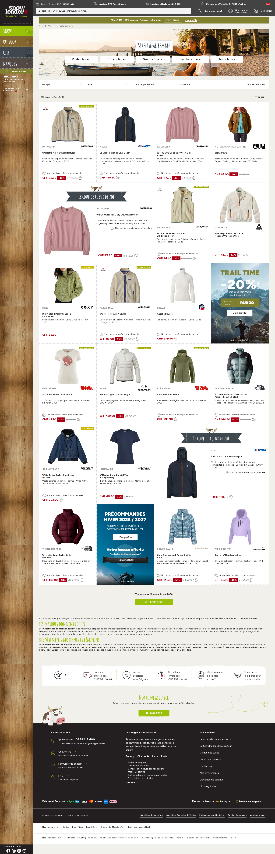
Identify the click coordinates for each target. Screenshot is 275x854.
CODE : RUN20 (172, 20)
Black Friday (77, 827)
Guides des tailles (209, 752)
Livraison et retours (210, 759)
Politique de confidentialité (212, 815)
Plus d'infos (132, 782)
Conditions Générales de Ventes (181, 815)
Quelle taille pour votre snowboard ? (193, 838)
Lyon (155, 756)
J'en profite (191, 20)
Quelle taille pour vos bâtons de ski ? (157, 838)
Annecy (130, 756)
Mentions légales (257, 815)
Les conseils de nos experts (215, 739)
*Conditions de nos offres (151, 815)
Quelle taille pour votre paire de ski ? (80, 838)
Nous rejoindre (208, 786)
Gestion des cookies (237, 815)
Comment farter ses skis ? (224, 838)
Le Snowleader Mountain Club (216, 746)
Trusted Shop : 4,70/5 (51, 4)
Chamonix (143, 756)
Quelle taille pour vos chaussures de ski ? (119, 838)
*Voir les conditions (240, 340)
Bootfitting (206, 766)
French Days (91, 827)
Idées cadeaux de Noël (139, 827)
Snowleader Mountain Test (113, 827)
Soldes (66, 827)
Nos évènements (209, 773)
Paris (164, 756)
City (50, 26)
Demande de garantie (212, 779)
